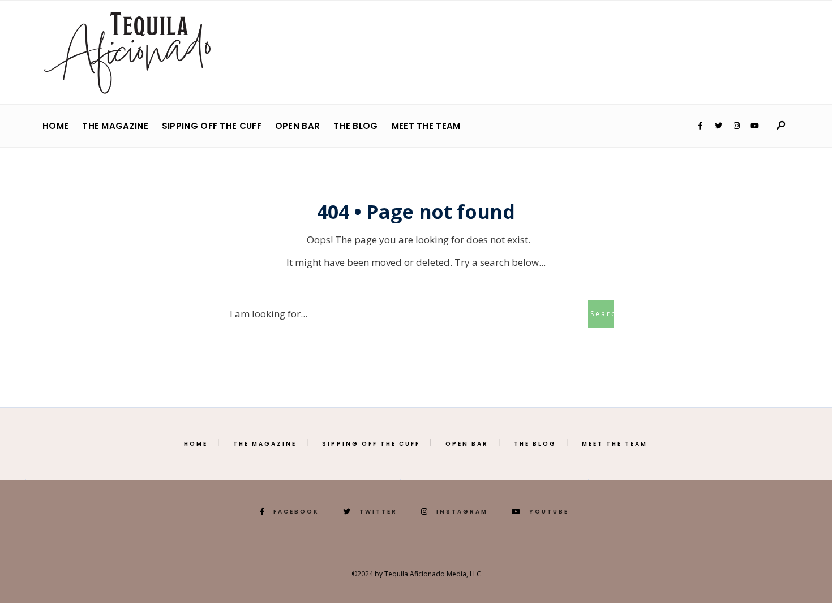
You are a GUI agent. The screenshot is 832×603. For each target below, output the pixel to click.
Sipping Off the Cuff (211, 126)
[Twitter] (718, 126)
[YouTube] (754, 126)
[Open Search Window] (780, 125)
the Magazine (115, 126)
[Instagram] (736, 126)
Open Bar (297, 126)
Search (602, 313)
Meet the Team (426, 126)
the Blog (355, 126)
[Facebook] (700, 126)
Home (55, 126)
